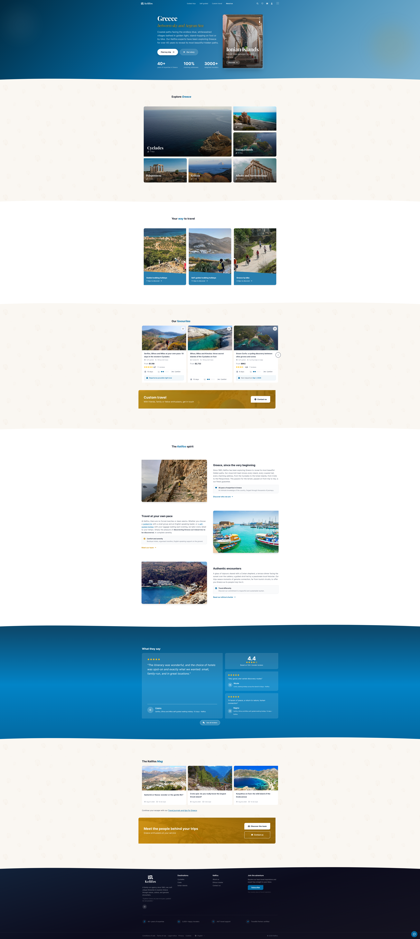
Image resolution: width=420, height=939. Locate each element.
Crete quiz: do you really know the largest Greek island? (208, 795)
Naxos (233, 49)
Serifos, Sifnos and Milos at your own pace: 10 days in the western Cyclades (164, 355)
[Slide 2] (259, 19)
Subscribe (255, 887)
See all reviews (211, 723)
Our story (190, 52)
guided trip (147, 524)
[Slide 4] (259, 22)
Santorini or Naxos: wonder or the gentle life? (163, 795)
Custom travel (217, 3)
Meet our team (148, 547)
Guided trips (191, 3)
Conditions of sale (148, 936)
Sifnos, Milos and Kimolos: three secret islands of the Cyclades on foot (207, 355)
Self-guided (204, 3)
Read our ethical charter (223, 597)
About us (229, 3)
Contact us (262, 399)
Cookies (188, 936)
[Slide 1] (259, 17)
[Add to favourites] (183, 329)
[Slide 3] (259, 21)
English (200, 936)
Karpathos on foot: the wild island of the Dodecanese (253, 795)
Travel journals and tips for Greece (182, 810)
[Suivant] (278, 355)
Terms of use (161, 936)
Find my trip (166, 52)
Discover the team (259, 826)
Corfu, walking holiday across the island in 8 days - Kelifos (251, 686)
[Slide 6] (259, 27)
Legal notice (172, 936)
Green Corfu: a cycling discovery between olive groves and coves (254, 355)
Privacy (181, 936)
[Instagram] (144, 907)
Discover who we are (222, 497)
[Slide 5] (259, 24)
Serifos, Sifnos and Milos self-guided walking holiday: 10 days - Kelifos (180, 711)
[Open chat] (414, 934)
